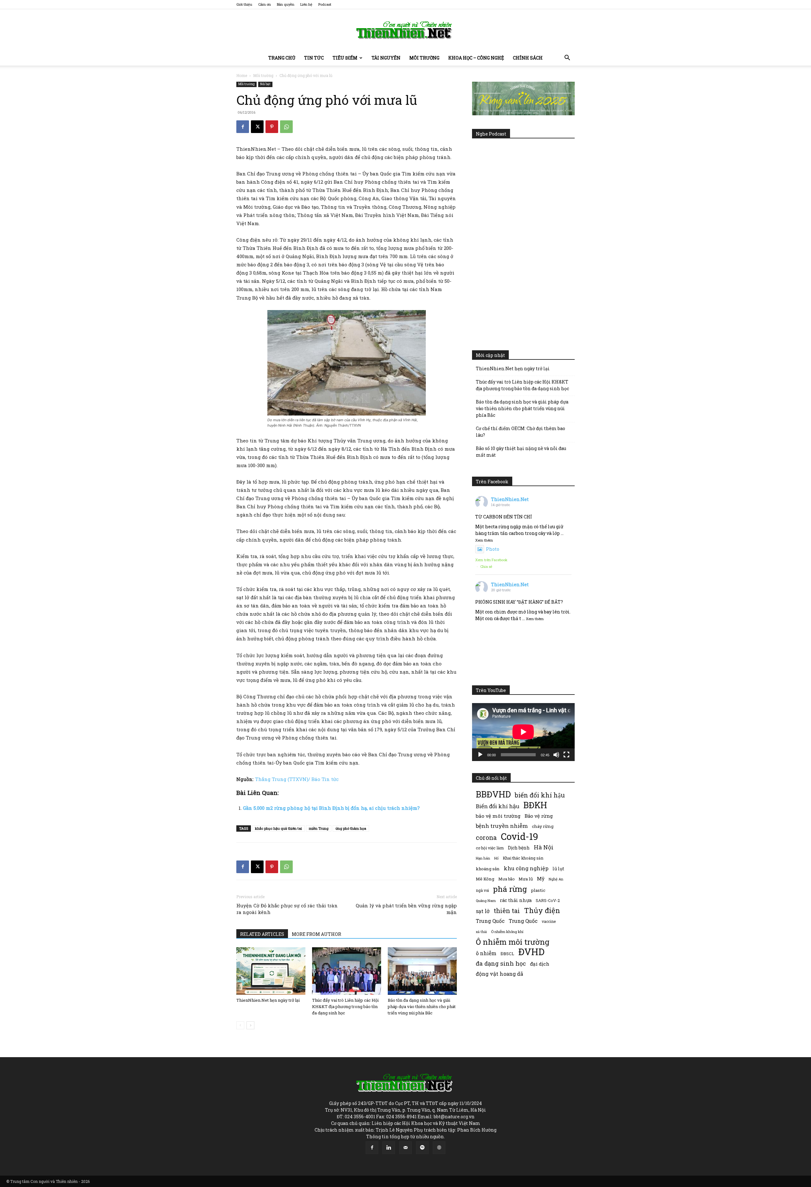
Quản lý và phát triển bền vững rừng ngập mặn (406, 908)
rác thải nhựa (516, 900)
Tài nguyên (386, 58)
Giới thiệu (244, 4)
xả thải (481, 932)
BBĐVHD (493, 794)
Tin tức (314, 58)
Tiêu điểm (345, 58)
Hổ (496, 858)
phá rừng (510, 888)
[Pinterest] (271, 126)
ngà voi (482, 890)
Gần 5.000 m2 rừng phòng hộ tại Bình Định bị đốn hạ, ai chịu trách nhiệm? (331, 808)
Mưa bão (506, 878)
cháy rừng (542, 826)
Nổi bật (265, 84)
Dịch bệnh (519, 848)
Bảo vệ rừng (539, 816)
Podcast (324, 4)
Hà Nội (543, 847)
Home (241, 75)
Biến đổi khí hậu (497, 806)
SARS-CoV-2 (548, 900)
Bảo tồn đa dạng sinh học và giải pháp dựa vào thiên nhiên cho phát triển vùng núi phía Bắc (422, 1006)
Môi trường (424, 58)
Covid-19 (519, 836)
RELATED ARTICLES (262, 934)
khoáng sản (488, 869)
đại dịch (539, 964)
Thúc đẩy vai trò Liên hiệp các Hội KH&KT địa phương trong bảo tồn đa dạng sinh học (345, 1006)
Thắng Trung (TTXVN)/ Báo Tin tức (297, 779)
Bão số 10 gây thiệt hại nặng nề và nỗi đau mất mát (521, 451)
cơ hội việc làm (490, 847)
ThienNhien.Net (510, 499)
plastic (538, 890)
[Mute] (556, 755)
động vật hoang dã (499, 973)
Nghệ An (556, 879)
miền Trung (319, 828)
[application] (523, 732)
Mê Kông (485, 879)
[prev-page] (240, 1025)
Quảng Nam (486, 900)
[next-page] (250, 1025)
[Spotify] (422, 1147)
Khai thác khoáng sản (523, 857)
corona (486, 837)
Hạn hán (483, 858)
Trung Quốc (490, 920)
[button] (567, 58)
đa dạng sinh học (501, 963)
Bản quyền (285, 4)
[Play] (480, 755)
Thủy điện (542, 910)
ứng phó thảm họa (350, 828)
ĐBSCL (507, 953)
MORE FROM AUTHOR (316, 934)
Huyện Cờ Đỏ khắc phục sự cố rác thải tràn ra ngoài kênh (287, 908)
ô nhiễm (486, 953)
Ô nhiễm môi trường (512, 941)
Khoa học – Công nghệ (476, 58)
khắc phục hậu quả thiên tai (278, 828)
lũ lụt (558, 869)
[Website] (439, 1147)
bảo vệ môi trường (498, 816)
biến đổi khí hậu (540, 795)
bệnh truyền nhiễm (502, 825)
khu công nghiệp (526, 868)
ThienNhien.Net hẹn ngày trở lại (268, 1000)
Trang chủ (281, 58)
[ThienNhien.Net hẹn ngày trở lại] (270, 971)
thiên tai (507, 910)
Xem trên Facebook (491, 559)
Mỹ (541, 878)
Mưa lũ (526, 879)
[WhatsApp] (286, 126)
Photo (492, 549)
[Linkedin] (388, 1147)
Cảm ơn (264, 4)
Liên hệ (306, 4)
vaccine (549, 921)
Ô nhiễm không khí (507, 931)
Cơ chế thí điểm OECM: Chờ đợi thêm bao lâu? (520, 431)
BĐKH (535, 805)
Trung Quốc (523, 920)
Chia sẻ (486, 566)
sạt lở (482, 911)
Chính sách (528, 58)
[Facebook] (242, 126)
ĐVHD (531, 951)
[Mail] (405, 1147)
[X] (257, 126)
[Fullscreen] (566, 755)
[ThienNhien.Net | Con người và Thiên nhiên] (405, 30)
